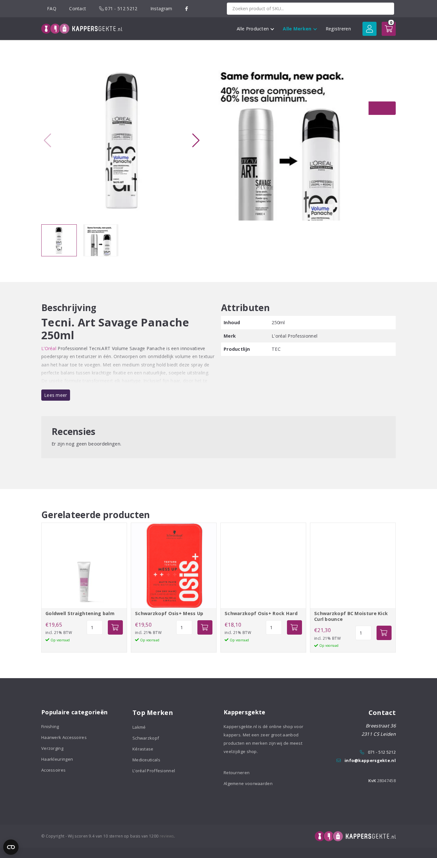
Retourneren (237, 772)
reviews (167, 836)
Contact (77, 8)
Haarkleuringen (57, 759)
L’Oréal (48, 348)
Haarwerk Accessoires (64, 737)
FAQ (51, 8)
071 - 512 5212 (121, 8)
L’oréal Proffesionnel (153, 771)
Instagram (161, 8)
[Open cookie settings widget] (11, 847)
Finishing (50, 726)
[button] (196, 140)
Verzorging (52, 748)
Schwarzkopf (145, 738)
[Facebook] (186, 8)
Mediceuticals (146, 760)
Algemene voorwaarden (248, 783)
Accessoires (53, 770)
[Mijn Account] (369, 29)
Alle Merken (297, 29)
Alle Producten (253, 29)
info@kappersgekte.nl (370, 760)
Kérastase (143, 749)
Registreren (338, 29)
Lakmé (139, 727)
